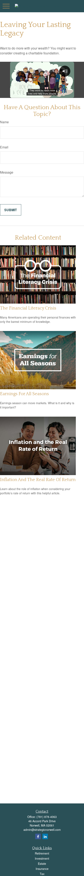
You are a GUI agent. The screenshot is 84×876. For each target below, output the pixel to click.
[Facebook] (38, 836)
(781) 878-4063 (46, 817)
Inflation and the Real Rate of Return (38, 479)
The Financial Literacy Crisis (28, 308)
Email (4, 147)
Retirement (42, 853)
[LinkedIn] (45, 836)
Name (4, 122)
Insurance (42, 869)
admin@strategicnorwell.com (42, 830)
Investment (42, 858)
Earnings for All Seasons (24, 393)
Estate (42, 863)
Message (6, 172)
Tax (42, 874)
